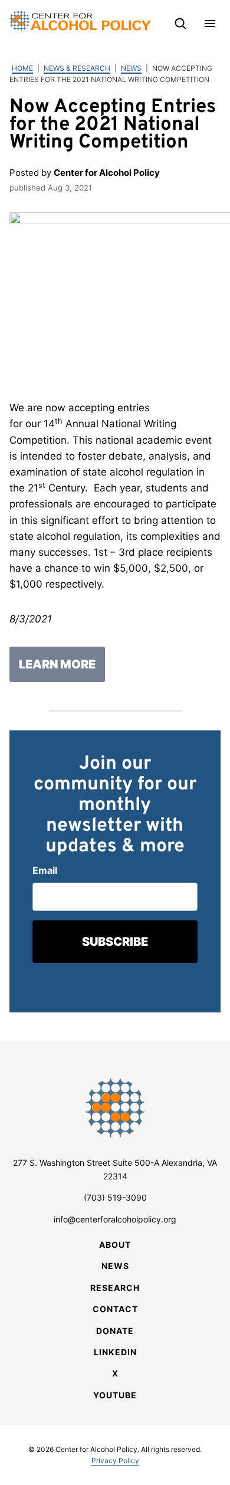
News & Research (77, 68)
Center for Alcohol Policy (80, 21)
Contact (115, 1309)
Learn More (57, 664)
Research (115, 1288)
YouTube (115, 1395)
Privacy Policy (115, 1460)
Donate (115, 1331)
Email (44, 870)
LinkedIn (115, 1352)
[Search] (180, 23)
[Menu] (210, 23)
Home (22, 68)
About (115, 1245)
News (131, 68)
